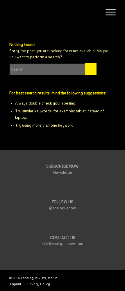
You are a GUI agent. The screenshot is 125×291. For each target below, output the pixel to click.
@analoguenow (62, 208)
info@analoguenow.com (62, 243)
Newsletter (62, 172)
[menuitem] (94, 12)
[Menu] (108, 12)
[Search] (94, 12)
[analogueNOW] (51, 12)
